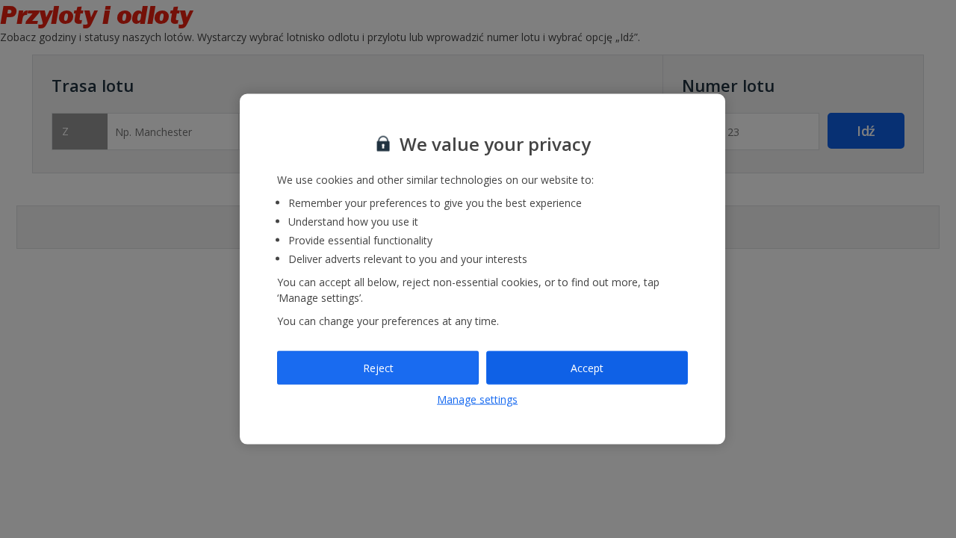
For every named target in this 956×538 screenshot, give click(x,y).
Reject (378, 367)
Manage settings (477, 399)
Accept (587, 367)
